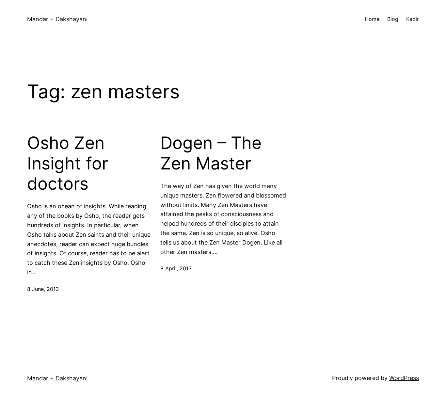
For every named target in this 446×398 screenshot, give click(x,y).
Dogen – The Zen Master (211, 153)
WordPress (404, 377)
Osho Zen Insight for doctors (67, 163)
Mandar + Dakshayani (57, 19)
